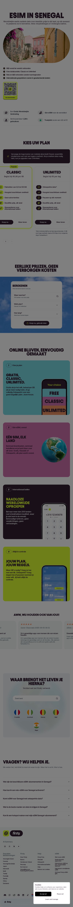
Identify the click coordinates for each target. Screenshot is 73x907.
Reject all (60, 894)
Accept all (43, 894)
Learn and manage (51, 899)
